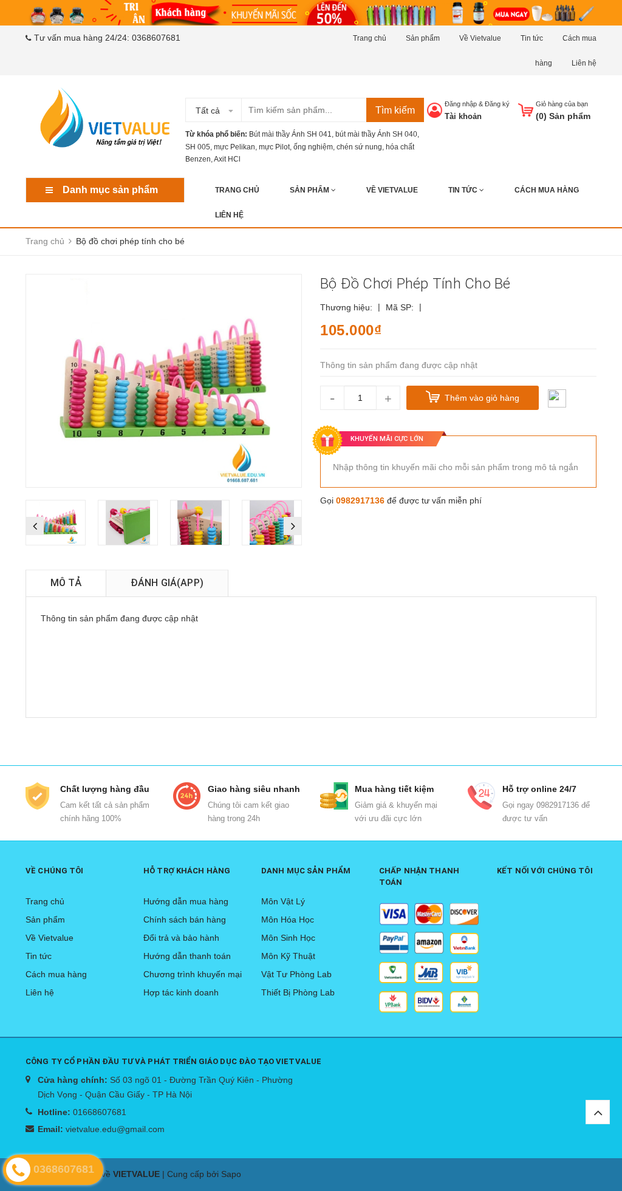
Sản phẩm (423, 38)
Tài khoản (463, 116)
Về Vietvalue (480, 38)
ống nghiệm (313, 147)
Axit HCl (227, 159)
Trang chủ (369, 38)
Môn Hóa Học (287, 919)
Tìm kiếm (395, 110)
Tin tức (532, 38)
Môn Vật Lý (283, 901)
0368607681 (156, 38)
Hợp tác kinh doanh (181, 992)
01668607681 (99, 1112)
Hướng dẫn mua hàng (185, 901)
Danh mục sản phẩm (110, 190)
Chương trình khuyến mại (192, 974)
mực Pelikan (234, 147)
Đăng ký (497, 103)
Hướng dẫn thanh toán (187, 956)
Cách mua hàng (546, 190)
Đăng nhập (461, 103)
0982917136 (360, 500)
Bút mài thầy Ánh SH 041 (290, 134)
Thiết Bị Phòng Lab (298, 992)
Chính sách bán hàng (184, 919)
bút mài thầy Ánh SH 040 (376, 134)
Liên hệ (584, 63)
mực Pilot (274, 147)
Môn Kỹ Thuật (288, 956)
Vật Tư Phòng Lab (296, 974)
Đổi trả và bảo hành (181, 938)
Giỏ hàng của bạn (562, 103)
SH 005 (197, 147)
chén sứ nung (359, 147)
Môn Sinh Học (288, 938)
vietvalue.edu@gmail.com (115, 1129)
